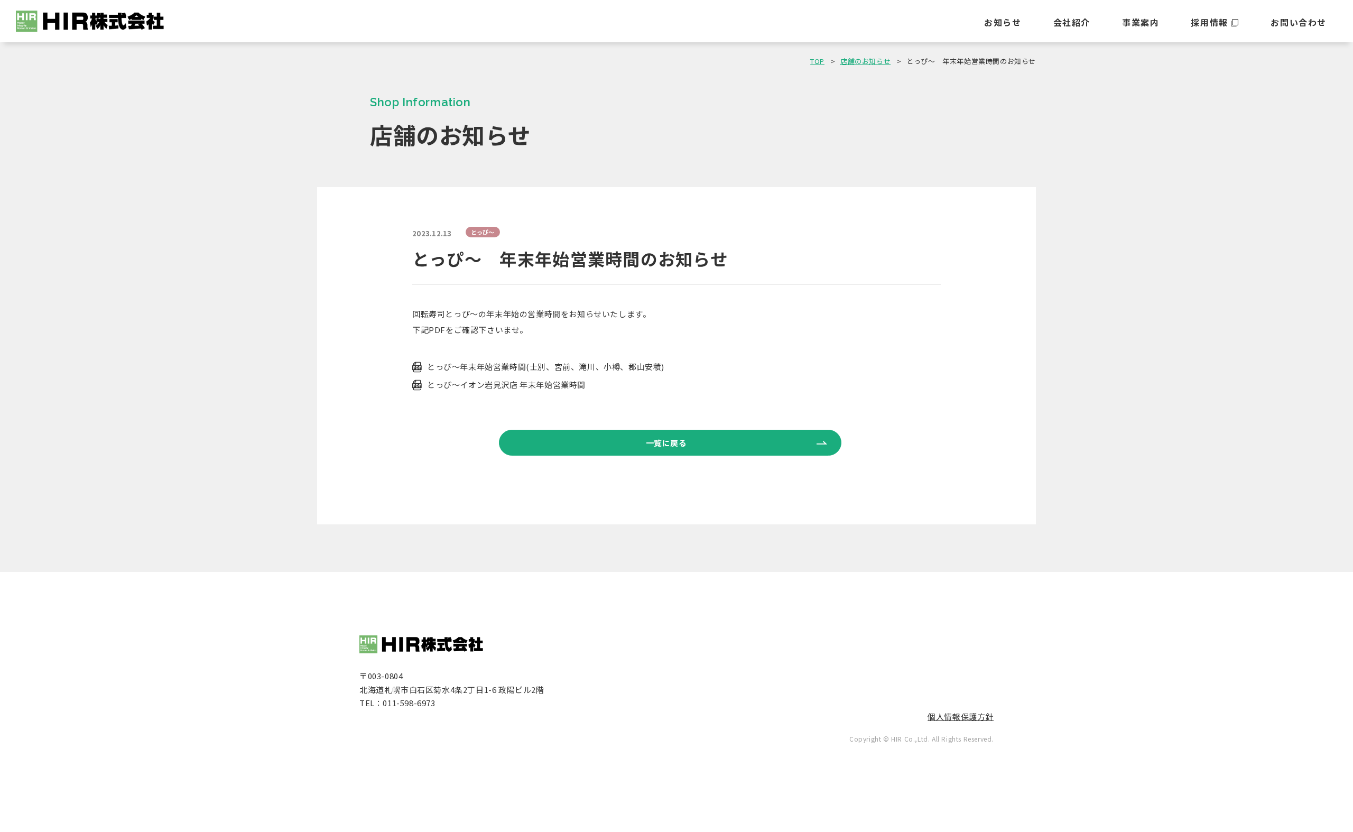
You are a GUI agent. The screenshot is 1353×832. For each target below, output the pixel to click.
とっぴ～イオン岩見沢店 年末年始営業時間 (506, 384)
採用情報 (1209, 22)
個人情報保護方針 (961, 716)
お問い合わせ (1299, 22)
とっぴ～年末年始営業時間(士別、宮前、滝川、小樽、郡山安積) (545, 366)
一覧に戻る (666, 442)
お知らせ (1002, 22)
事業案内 (1140, 22)
